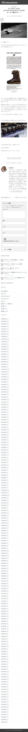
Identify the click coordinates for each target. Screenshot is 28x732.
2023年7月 (3, 412)
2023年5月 (3, 417)
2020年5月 (3, 508)
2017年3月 (3, 603)
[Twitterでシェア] (13, 158)
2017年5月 (3, 598)
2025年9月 (3, 346)
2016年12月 (3, 611)
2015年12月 (3, 641)
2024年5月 (3, 387)
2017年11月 (3, 583)
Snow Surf (14, 6)
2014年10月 (4, 676)
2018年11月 (3, 553)
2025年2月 (3, 364)
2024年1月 (3, 397)
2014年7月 (3, 684)
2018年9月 (3, 558)
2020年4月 (4, 510)
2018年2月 (3, 576)
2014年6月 (3, 686)
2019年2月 (3, 545)
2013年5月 (3, 719)
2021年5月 (3, 477)
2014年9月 (3, 679)
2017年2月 (3, 606)
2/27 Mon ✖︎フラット (6, 197)
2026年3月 (3, 331)
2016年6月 (3, 626)
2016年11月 (3, 613)
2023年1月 (3, 427)
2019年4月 (3, 540)
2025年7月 (3, 351)
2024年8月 (4, 379)
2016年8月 (3, 621)
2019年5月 (3, 538)
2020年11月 (4, 492)
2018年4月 (3, 571)
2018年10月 (4, 555)
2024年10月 (4, 374)
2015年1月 (3, 669)
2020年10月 (4, 495)
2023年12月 (4, 399)
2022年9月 (3, 437)
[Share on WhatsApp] (8, 158)
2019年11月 (3, 523)
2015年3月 (3, 664)
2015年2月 (3, 666)
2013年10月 (4, 707)
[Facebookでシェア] (10, 158)
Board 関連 (4, 291)
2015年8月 (3, 651)
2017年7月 (3, 593)
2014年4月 (3, 691)
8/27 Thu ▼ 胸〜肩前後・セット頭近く (14, 259)
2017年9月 (3, 588)
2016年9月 (3, 618)
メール (4, 226)
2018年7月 (3, 563)
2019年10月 (4, 525)
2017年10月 (4, 586)
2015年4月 (3, 661)
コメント (5, 209)
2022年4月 (4, 450)
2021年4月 (3, 480)
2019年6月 (3, 535)
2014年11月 (3, 674)
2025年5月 (3, 356)
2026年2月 (3, 334)
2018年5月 (3, 568)
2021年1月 (3, 487)
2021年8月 (3, 470)
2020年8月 (4, 500)
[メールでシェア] (15, 158)
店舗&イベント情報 (5, 303)
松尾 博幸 (20, 16)
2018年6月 (3, 565)
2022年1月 (3, 457)
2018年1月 (3, 578)
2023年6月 (3, 414)
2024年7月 (4, 382)
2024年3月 (4, 392)
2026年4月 (3, 329)
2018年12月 (4, 550)
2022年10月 (4, 435)
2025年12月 (4, 339)
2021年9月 (3, 467)
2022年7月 (3, 442)
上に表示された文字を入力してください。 (11, 241)
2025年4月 (3, 359)
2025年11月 (3, 341)
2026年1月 (3, 336)
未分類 (2, 306)
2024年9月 (4, 377)
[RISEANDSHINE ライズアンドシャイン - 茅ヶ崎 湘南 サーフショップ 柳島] (9, 2)
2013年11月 (3, 704)
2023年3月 (3, 422)
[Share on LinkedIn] (20, 158)
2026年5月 (3, 326)
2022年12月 (4, 429)
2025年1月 (3, 366)
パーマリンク (19, 162)
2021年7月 (3, 472)
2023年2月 (3, 424)
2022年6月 (3, 445)
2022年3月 (3, 452)
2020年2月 (3, 515)
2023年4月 (4, 419)
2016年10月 (4, 616)
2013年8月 (3, 712)
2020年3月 (3, 513)
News (2, 293)
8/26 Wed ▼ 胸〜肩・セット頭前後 (13, 264)
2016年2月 (3, 636)
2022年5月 (3, 447)
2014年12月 (4, 671)
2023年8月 (3, 409)
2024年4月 (4, 389)
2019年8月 (3, 530)
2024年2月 (4, 394)
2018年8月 (3, 560)
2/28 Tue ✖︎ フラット (21, 197)
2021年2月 (3, 485)
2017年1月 (3, 608)
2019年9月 (3, 528)
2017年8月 (3, 591)
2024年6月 (3, 384)
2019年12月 (4, 520)
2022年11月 (4, 432)
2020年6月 (3, 505)
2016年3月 (3, 634)
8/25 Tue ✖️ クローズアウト (11, 268)
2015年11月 (3, 644)
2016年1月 (3, 639)
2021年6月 (3, 475)
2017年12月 (4, 581)
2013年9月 (3, 709)
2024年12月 (4, 369)
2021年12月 (4, 460)
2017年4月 (3, 601)
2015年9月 (3, 649)
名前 (3, 220)
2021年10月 (4, 465)
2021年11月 (3, 462)
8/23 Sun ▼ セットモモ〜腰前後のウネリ (14, 277)
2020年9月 (3, 497)
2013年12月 (4, 702)
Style (2, 301)
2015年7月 (3, 654)
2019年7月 (3, 533)
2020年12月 (4, 490)
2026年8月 (3, 319)
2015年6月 (3, 656)
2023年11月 (4, 402)
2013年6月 (3, 717)
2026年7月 (3, 321)
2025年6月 (3, 354)
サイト (4, 232)
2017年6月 (3, 596)
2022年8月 (3, 440)
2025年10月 (4, 344)
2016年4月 (3, 631)
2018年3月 (3, 573)
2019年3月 (3, 543)
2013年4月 (3, 722)
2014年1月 (3, 699)
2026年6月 (3, 324)
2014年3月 (3, 694)
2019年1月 (3, 548)
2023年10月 (4, 404)
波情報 (2, 311)
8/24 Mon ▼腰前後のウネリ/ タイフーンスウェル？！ (15, 273)
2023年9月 (3, 407)
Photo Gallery (4, 296)
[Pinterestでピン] (17, 158)
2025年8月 (3, 349)
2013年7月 (3, 714)
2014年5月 (3, 689)
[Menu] (19, 2)
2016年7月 (3, 623)
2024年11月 (4, 371)
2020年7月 (3, 503)
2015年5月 (3, 659)
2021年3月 (3, 482)
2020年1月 (3, 518)
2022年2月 (3, 455)
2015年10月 (4, 646)
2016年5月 (3, 628)
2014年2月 (3, 697)
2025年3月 (3, 361)
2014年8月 (3, 681)
